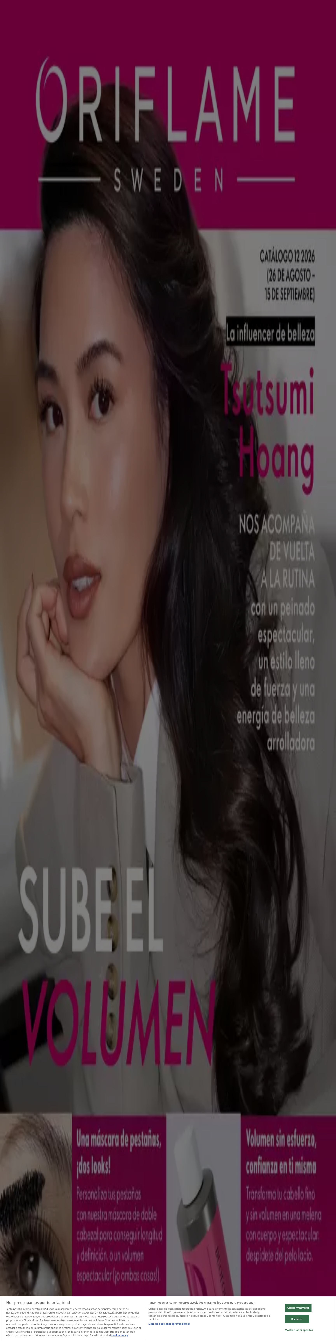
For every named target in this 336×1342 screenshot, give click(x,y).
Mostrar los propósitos (299, 1330)
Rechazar (297, 1319)
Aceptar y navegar (298, 1307)
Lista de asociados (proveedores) (169, 1323)
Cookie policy (119, 1335)
